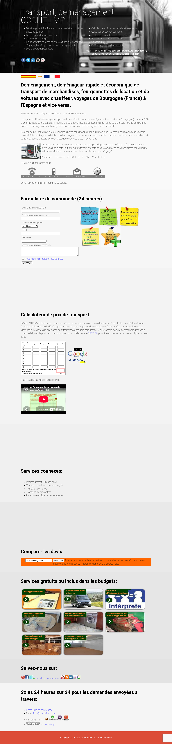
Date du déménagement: (33, 222)
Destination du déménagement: (36, 215)
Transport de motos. (37, 488)
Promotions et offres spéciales (107, 38)
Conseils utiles (98, 41)
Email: (24, 230)
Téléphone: (26, 237)
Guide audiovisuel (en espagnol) (107, 31)
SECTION (93, 333)
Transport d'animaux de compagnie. (44, 485)
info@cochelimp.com (77, 176)
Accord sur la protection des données (43, 258)
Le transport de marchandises (41, 35)
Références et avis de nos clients (107, 45)
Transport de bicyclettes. (39, 492)
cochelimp (49, 724)
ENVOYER (27, 263)
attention (97, 176)
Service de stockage (36, 38)
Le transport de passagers (39, 48)
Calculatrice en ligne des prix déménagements (114, 28)
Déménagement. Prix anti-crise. (41, 481)
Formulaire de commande (39, 709)
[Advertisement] (86, 292)
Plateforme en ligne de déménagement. (45, 495)
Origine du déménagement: (34, 207)
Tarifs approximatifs (101, 35)
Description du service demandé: (36, 245)
